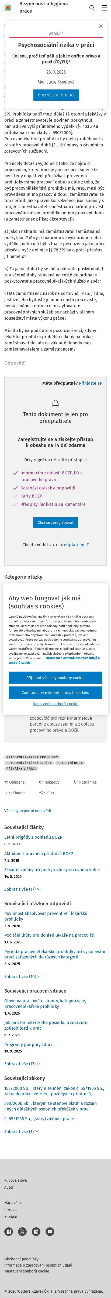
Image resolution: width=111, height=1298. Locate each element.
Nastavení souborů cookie (26, 1271)
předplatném (73, 544)
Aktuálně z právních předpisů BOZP (38, 853)
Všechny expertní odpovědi (27, 811)
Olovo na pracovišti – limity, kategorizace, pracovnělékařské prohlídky (45, 1003)
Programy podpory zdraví (29, 1044)
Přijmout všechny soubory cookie (55, 677)
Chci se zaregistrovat (56, 522)
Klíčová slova (15, 1180)
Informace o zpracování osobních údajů (38, 1265)
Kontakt (11, 1217)
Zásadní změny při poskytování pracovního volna (52, 869)
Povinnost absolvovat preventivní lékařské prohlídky (45, 916)
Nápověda (13, 1202)
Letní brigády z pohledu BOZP (33, 837)
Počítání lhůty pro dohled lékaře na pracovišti (49, 935)
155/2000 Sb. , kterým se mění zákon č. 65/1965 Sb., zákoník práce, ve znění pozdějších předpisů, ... (54, 1091)
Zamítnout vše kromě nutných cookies (55, 692)
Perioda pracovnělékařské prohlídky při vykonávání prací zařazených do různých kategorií (54, 954)
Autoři (9, 1187)
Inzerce (10, 1209)
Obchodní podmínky (21, 1259)
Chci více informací (56, 95)
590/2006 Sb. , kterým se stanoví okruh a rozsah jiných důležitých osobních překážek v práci (50, 1106)
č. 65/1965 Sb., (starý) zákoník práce (39, 1118)
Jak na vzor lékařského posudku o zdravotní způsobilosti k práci (46, 1025)
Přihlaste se (90, 383)
